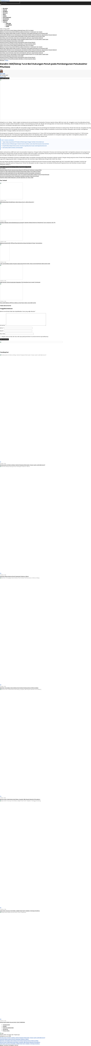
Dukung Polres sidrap (15, 167)
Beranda (5, 8)
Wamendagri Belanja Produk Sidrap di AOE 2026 (11, 41)
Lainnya (5, 22)
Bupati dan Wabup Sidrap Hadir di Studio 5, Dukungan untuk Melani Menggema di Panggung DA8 (24, 33)
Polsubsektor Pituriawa (25, 167)
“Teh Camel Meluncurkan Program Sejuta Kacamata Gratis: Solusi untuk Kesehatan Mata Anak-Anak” (25, 263)
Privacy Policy (6, 1030)
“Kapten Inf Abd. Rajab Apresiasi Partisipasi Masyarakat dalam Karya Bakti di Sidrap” (20, 171)
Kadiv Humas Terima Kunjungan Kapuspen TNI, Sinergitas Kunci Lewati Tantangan (20, 282)
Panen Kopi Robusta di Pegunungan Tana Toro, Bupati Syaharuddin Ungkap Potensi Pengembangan (24, 174)
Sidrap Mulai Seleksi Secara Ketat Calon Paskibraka (12, 1022)
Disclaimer (5, 1029)
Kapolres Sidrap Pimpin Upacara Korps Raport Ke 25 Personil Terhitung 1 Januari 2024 (21, 170)
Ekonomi (5, 13)
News (4, 14)
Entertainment (7, 17)
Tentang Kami (6, 1024)
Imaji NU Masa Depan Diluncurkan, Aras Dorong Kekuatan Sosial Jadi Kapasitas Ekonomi (24, 145)
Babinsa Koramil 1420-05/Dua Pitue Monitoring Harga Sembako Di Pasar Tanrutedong (21, 243)
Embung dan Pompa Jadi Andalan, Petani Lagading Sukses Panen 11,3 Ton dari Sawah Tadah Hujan (24, 39)
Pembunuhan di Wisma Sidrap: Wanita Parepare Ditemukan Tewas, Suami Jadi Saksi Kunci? (22, 465)
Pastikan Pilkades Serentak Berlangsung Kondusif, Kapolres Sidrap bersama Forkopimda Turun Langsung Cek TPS (27, 222)
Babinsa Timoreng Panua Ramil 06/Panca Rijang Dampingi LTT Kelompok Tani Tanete (21, 32)
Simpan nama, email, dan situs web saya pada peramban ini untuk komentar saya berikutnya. (25, 336)
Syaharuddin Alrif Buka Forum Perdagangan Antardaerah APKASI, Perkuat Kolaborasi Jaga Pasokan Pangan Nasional (28, 35)
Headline (5, 11)
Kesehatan (6, 19)
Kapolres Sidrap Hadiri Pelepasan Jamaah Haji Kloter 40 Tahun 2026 (16, 177)
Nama (2, 328)
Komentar (3, 325)
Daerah (5, 10)
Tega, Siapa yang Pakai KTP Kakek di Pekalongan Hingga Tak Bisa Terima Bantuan (23, 142)
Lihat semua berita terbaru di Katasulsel (12, 147)
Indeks (4, 16)
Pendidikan (9, 25)
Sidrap (6, 60)
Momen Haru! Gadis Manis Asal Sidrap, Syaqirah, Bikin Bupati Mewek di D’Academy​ (20, 799)
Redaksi (5, 1026)
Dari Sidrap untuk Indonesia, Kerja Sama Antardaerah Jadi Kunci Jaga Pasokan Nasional (21, 38)
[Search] (0, 4)
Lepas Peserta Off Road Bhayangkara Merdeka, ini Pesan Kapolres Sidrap (18, 44)
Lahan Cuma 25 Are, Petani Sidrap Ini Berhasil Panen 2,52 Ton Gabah (17, 30)
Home (1, 1045)
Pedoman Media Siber (8, 1027)
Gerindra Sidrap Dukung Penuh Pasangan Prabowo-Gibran (14, 576)
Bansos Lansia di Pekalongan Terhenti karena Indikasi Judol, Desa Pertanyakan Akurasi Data (25, 144)
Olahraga (8, 23)
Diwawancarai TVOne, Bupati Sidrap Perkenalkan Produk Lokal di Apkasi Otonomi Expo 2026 (22, 36)
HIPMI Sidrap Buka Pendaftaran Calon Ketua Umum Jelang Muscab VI (17, 202)
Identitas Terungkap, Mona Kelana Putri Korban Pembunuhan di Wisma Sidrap (19, 688)
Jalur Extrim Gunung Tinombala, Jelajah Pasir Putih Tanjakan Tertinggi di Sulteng (20, 911)
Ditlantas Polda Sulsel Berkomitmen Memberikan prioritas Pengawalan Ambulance (20, 173)
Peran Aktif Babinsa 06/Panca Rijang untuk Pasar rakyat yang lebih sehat (18, 303)
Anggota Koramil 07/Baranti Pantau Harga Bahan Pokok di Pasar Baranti (17, 42)
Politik (7, 26)
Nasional (5, 20)
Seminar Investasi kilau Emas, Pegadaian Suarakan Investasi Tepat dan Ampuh (19, 176)
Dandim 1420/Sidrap (5, 167)
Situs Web (2, 334)
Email (1, 331)
